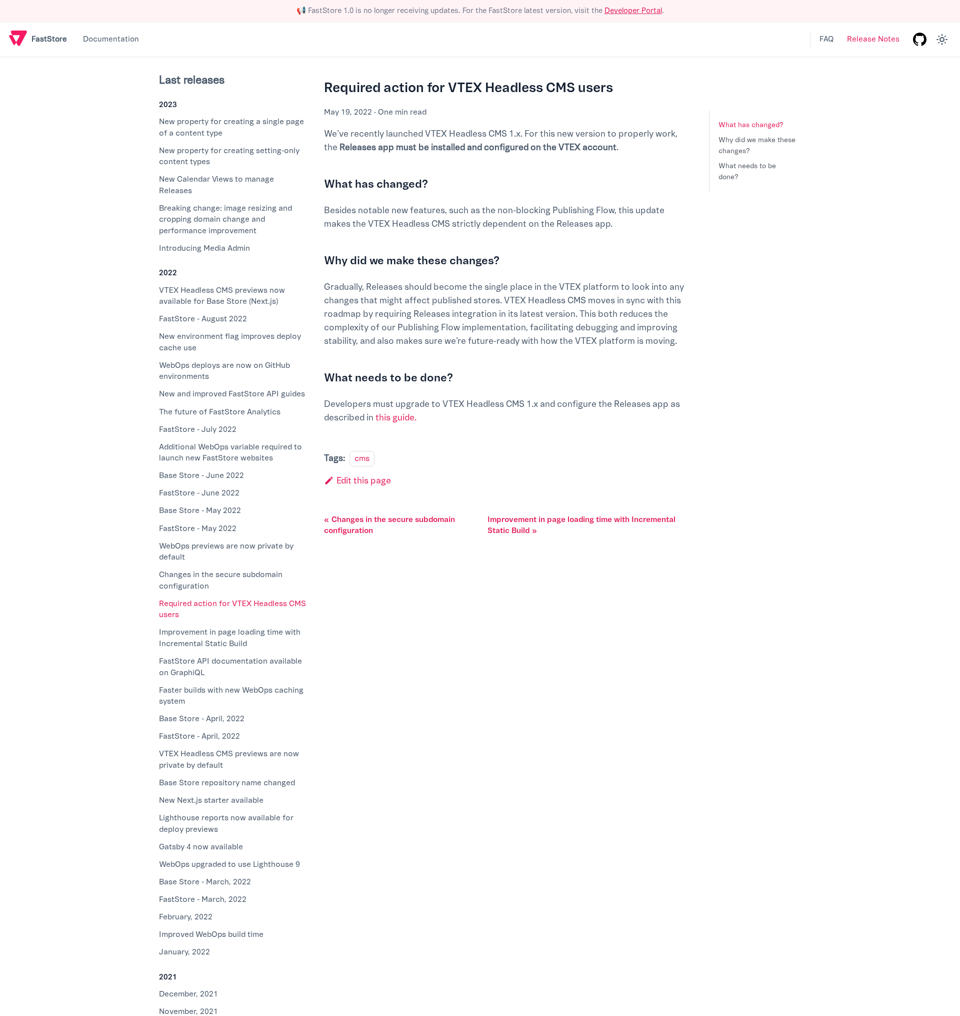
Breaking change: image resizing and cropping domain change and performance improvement (225, 219)
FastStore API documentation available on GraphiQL (230, 667)
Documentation (111, 39)
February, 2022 (185, 917)
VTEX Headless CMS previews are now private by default (229, 759)
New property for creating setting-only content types (229, 156)
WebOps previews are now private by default (226, 552)
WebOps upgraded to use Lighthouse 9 (229, 864)
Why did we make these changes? (757, 145)
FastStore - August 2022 (203, 319)
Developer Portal (633, 11)
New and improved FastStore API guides (232, 394)
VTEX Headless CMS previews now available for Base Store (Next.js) (222, 296)
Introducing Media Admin (204, 248)
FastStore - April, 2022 (199, 736)
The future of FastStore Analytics (219, 412)
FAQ (827, 39)
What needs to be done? (747, 171)
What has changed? (751, 125)
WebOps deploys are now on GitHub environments (224, 371)
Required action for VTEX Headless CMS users (232, 609)
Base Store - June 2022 (201, 475)
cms (362, 458)
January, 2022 (184, 952)
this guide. (396, 417)
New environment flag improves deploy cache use (230, 342)
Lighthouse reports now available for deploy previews (226, 823)
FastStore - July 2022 (197, 429)
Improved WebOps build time (211, 934)
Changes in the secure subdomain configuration (220, 580)
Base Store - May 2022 (200, 510)
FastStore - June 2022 (199, 493)
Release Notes (873, 39)
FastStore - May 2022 (197, 529)
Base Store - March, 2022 (205, 882)
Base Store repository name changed (227, 783)
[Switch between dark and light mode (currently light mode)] (942, 40)
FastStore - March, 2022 (202, 899)
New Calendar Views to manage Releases (216, 185)
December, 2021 (188, 994)
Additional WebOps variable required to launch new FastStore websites (230, 452)
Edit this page (363, 480)
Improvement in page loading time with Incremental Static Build (229, 638)
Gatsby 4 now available (201, 847)
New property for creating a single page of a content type (231, 127)
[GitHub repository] (919, 40)
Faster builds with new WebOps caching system (231, 696)
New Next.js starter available (211, 800)
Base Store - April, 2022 (201, 719)
